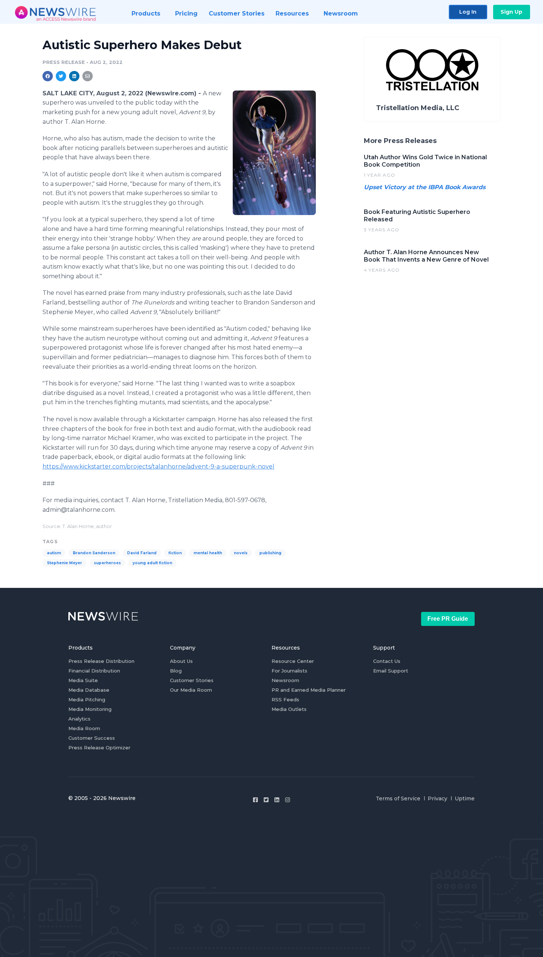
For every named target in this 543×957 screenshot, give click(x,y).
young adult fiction (152, 563)
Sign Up (511, 11)
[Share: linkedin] (74, 76)
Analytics (79, 719)
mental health (208, 553)
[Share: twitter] (61, 76)
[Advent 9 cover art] (274, 153)
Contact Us (386, 661)
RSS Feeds (285, 699)
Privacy (437, 798)
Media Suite (83, 680)
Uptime (465, 798)
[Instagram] (287, 800)
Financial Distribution (94, 671)
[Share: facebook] (47, 76)
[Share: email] (87, 76)
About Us (181, 661)
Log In (468, 11)
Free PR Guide (447, 619)
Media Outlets (289, 709)
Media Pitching (86, 699)
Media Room (84, 728)
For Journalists (289, 671)
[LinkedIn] (276, 800)
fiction (175, 553)
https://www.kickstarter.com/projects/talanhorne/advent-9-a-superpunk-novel (158, 466)
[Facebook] (255, 800)
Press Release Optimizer (99, 747)
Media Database (88, 690)
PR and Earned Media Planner (309, 690)
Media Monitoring (90, 709)
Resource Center (293, 661)
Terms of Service (398, 798)
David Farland (142, 553)
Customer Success (91, 738)
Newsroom (285, 680)
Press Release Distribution (101, 661)
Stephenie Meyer (64, 563)
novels (240, 553)
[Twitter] (266, 800)
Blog (176, 671)
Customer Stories (192, 680)
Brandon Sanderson (94, 553)
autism (54, 553)
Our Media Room (191, 690)
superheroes (107, 563)
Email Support (390, 671)
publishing (270, 553)
